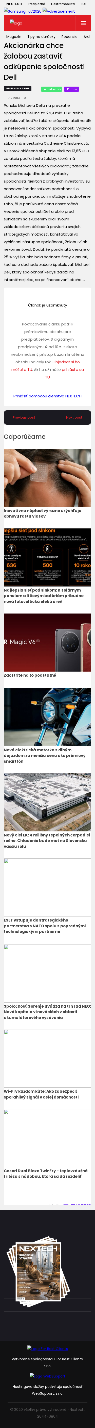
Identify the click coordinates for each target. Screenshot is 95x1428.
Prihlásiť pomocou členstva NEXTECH (47, 396)
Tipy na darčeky (41, 36)
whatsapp (52, 89)
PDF (83, 4)
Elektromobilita (63, 4)
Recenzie (70, 36)
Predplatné (36, 4)
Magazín (13, 36)
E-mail (72, 89)
